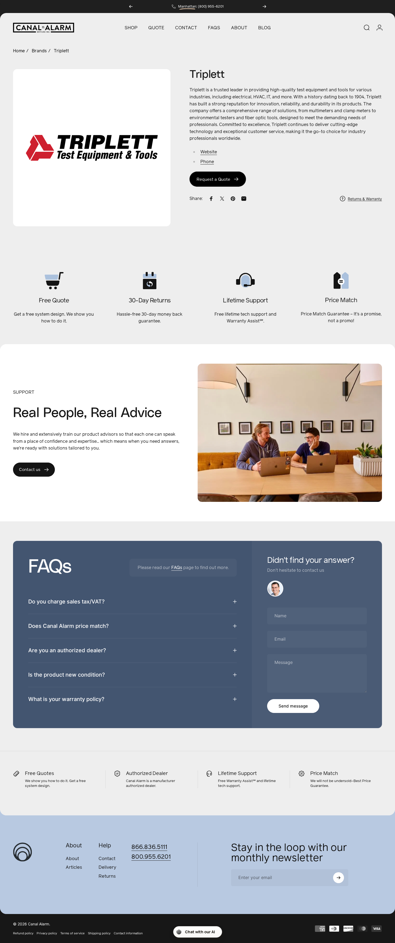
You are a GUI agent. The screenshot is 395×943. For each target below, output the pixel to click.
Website (208, 152)
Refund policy (23, 933)
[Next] (264, 6)
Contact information (128, 933)
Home (19, 51)
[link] (217, 179)
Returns (107, 876)
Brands (39, 51)
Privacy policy (47, 933)
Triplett (61, 51)
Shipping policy (99, 933)
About (72, 859)
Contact (107, 859)
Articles (74, 868)
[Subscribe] (338, 877)
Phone (207, 161)
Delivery (107, 868)
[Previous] (131, 6)
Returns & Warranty (365, 198)
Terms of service (72, 933)
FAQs (176, 567)
